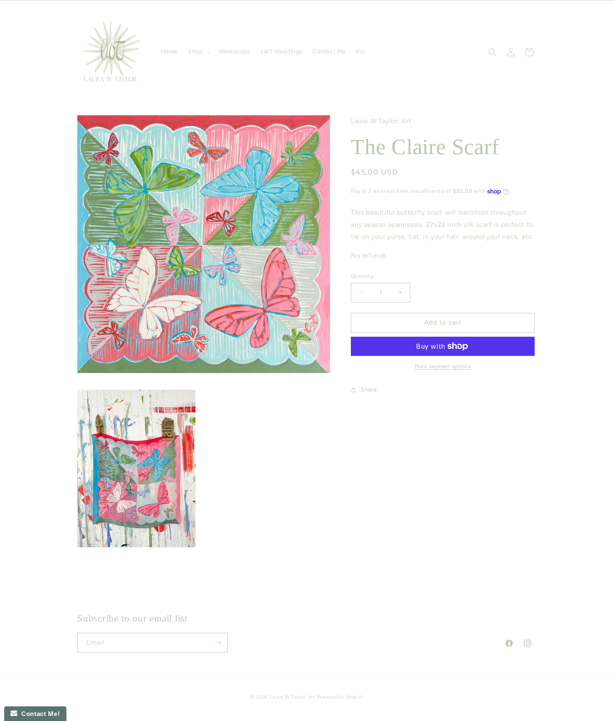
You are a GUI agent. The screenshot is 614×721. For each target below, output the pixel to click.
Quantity (362, 276)
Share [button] (368, 389)
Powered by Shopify (340, 697)
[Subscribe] (218, 642)
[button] (198, 52)
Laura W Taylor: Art (292, 697)
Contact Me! (38, 713)
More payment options (443, 366)
